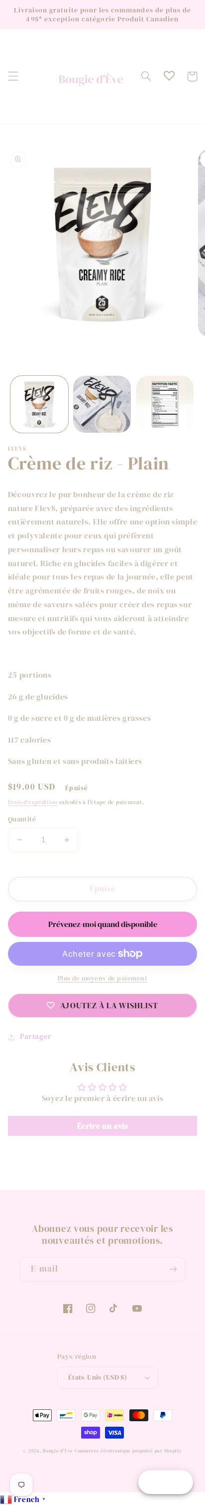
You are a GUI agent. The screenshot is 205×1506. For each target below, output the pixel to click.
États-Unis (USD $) (97, 1377)
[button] (12, 76)
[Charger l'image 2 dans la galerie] (102, 404)
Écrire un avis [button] (102, 1125)
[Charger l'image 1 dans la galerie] (39, 404)
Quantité (22, 819)
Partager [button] (36, 1037)
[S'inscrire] (173, 1269)
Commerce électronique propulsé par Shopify (128, 1451)
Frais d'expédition (33, 802)
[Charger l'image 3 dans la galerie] (165, 404)
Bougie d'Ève (58, 1451)
